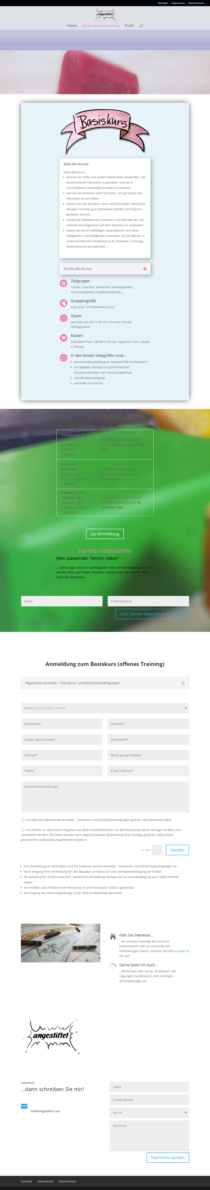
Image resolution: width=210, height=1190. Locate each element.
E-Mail (36, 1104)
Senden (177, 850)
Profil (129, 26)
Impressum (178, 3)
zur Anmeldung (104, 534)
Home (72, 26)
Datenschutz (196, 3)
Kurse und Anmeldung (101, 26)
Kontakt (163, 3)
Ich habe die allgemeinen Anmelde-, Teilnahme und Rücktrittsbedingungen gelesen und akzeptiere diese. (99, 820)
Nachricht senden (168, 1157)
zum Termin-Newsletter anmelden (152, 614)
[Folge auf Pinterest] (60, 1150)
